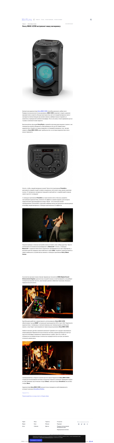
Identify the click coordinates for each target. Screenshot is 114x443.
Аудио (23, 421)
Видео (23, 423)
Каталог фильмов (49, 19)
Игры (35, 421)
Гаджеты (47, 421)
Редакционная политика (63, 429)
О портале (59, 421)
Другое (47, 426)
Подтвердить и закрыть (36, 440)
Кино (35, 423)
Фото (23, 426)
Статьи (42, 19)
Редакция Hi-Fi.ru (25, 392)
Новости (38, 19)
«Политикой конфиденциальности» (46, 437)
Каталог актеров (58, 19)
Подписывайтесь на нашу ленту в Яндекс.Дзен (35, 396)
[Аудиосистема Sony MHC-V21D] (47, 160)
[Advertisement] (47, 266)
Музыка (47, 423)
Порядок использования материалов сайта (63, 427)
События (36, 426)
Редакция (59, 423)
